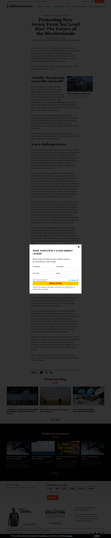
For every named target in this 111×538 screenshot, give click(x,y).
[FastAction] (71, 280)
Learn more (68, 536)
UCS (67, 287)
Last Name (59, 266)
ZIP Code (36, 273)
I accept (96, 536)
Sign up (38, 281)
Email (58, 273)
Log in (34, 281)
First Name (36, 266)
